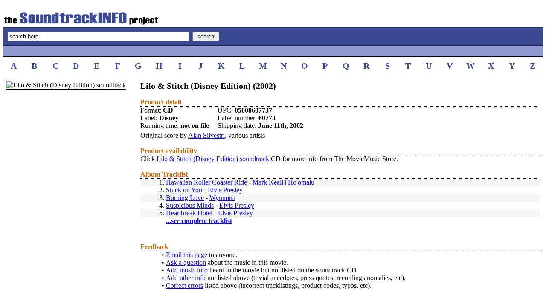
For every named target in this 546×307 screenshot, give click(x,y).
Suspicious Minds (190, 205)
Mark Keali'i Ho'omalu (283, 182)
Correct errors (184, 285)
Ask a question (186, 262)
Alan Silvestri (206, 135)
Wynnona (222, 197)
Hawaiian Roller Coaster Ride (206, 182)
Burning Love (185, 197)
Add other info (186, 277)
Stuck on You (184, 190)
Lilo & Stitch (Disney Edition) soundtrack (213, 158)
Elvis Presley (225, 190)
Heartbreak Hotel (189, 213)
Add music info (187, 270)
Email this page (186, 254)
